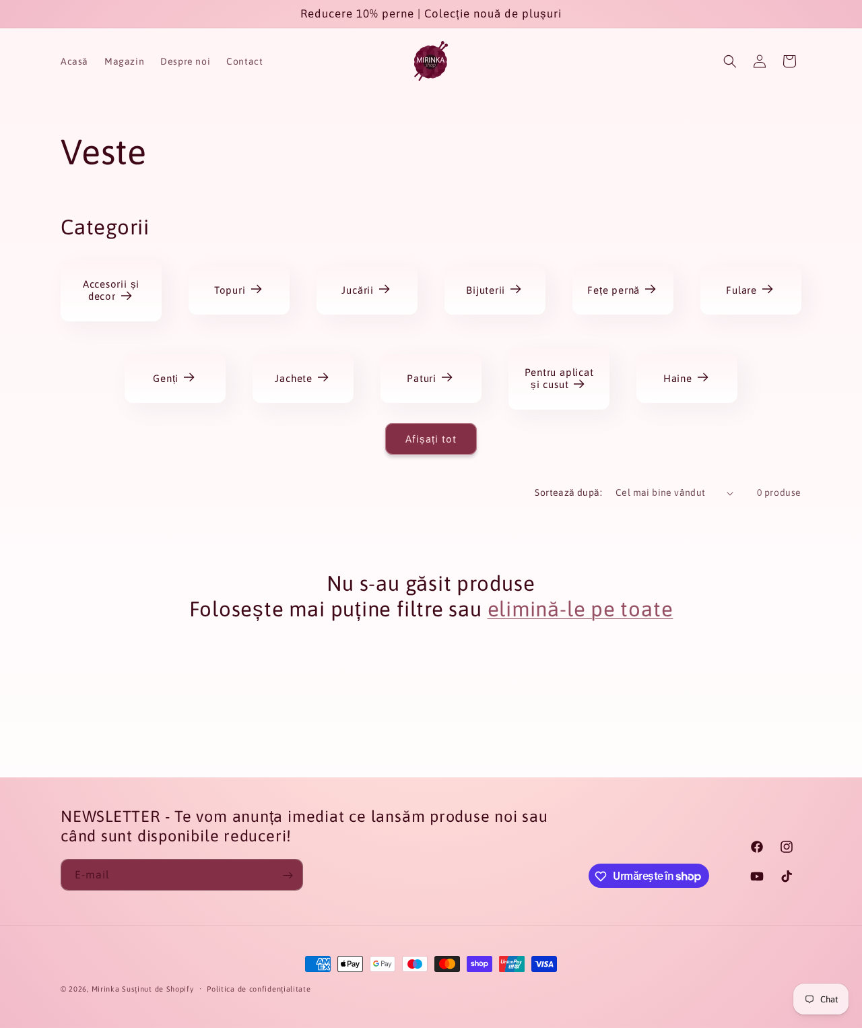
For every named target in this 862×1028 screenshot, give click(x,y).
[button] (730, 61)
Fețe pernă (613, 290)
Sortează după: (568, 492)
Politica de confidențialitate (258, 988)
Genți (165, 378)
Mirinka (106, 989)
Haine (677, 378)
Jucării (358, 290)
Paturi (421, 378)
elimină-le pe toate (580, 609)
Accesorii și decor (111, 290)
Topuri (230, 290)
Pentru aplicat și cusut (558, 378)
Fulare (741, 290)
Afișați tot (431, 439)
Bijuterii (485, 290)
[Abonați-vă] (287, 875)
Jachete (293, 378)
